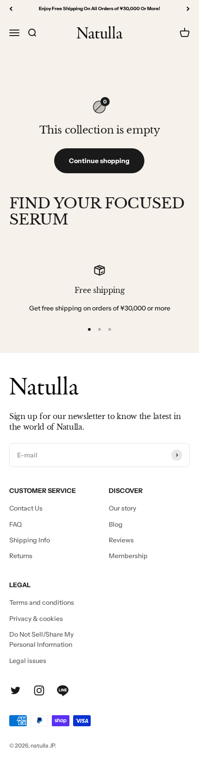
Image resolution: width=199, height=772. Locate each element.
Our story (122, 508)
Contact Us (26, 508)
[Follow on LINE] (62, 690)
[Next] (188, 8)
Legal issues (27, 661)
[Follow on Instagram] (39, 690)
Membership (128, 556)
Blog (116, 524)
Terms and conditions (41, 602)
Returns (20, 556)
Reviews (121, 540)
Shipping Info (29, 540)
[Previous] (10, 8)
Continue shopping (99, 161)
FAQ (15, 524)
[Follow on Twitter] (15, 690)
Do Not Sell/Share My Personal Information (41, 639)
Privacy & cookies (36, 618)
